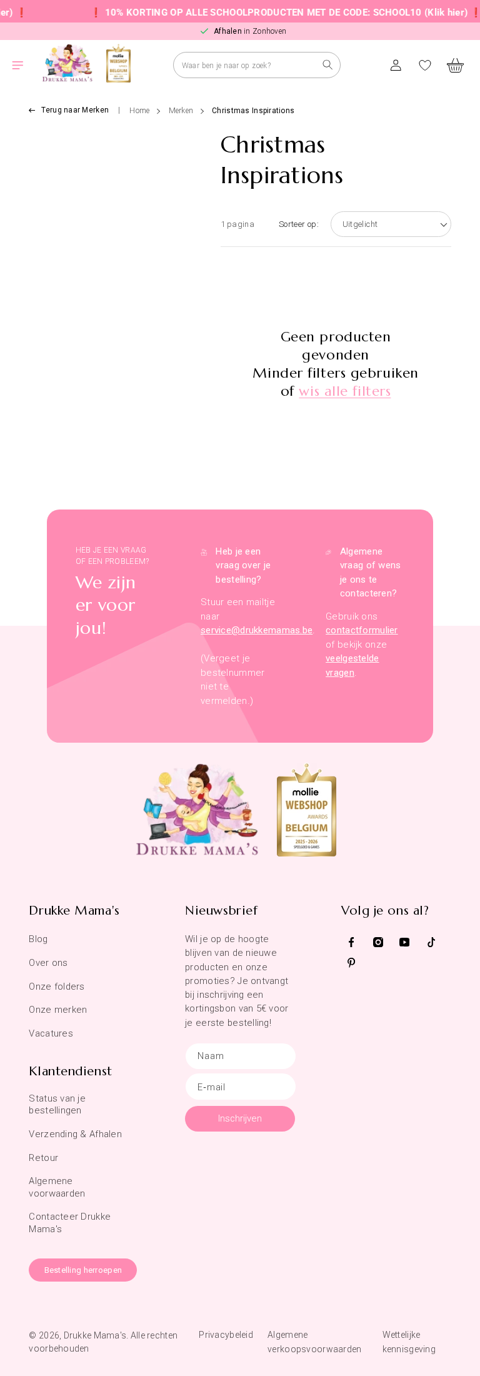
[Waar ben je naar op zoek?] (328, 65)
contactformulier (362, 630)
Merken (181, 110)
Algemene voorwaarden (57, 1186)
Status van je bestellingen (57, 1104)
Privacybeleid (226, 1335)
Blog (38, 939)
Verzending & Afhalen (75, 1134)
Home (139, 110)
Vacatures (51, 1033)
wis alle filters (345, 390)
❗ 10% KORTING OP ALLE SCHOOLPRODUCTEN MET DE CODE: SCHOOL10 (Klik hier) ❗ (275, 12)
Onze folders (56, 986)
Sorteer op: (299, 224)
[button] (25, 65)
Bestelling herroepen (83, 1270)
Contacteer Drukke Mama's (70, 1222)
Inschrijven (240, 1118)
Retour (43, 1157)
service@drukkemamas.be (256, 630)
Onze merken (58, 1009)
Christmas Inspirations (253, 110)
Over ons (48, 962)
